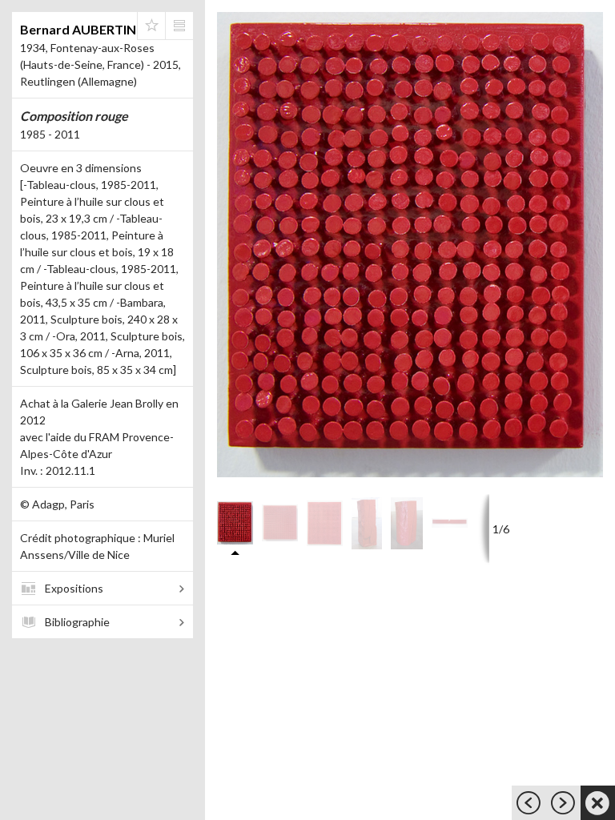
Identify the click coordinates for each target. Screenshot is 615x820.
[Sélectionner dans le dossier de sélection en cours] (151, 25)
